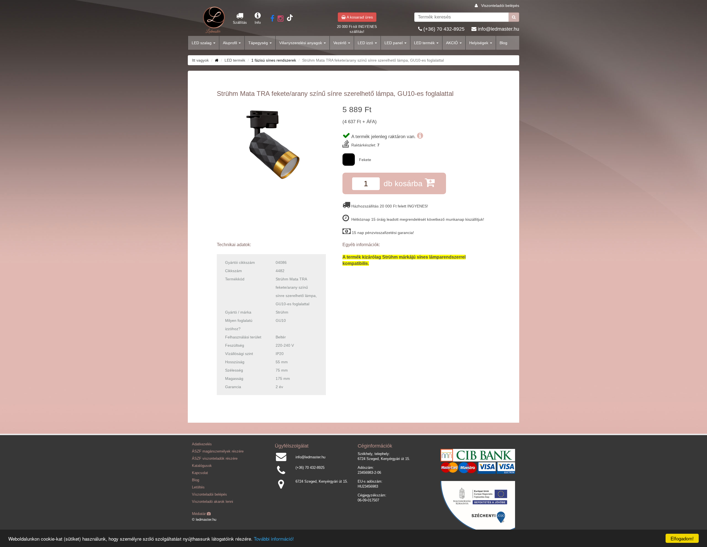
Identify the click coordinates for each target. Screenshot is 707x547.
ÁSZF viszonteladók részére (215, 459)
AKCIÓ (452, 43)
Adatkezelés (202, 444)
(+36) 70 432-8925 (444, 29)
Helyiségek (479, 43)
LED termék (425, 43)
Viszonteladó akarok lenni (212, 502)
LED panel (394, 43)
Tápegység (258, 43)
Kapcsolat (200, 473)
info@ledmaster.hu (498, 29)
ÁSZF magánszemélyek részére (218, 451)
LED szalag (202, 43)
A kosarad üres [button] (359, 17)
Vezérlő (340, 43)
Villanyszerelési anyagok (301, 43)
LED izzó (366, 43)
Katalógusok (202, 466)
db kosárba (404, 183)
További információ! (274, 538)
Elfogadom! (682, 538)
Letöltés (198, 487)
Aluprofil (230, 43)
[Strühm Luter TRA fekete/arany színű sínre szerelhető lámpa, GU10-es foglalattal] (271, 145)
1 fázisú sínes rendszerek (273, 60)
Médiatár (199, 514)
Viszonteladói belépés (500, 5)
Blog (503, 43)
